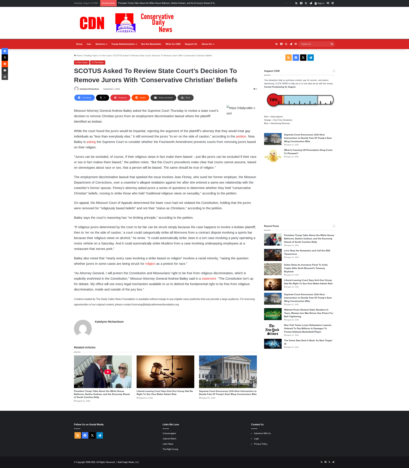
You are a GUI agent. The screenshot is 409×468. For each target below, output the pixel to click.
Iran (89, 44)
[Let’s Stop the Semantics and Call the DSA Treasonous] (273, 255)
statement (209, 278)
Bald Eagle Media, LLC (128, 462)
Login (256, 438)
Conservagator (169, 433)
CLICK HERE (281, 83)
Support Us (191, 44)
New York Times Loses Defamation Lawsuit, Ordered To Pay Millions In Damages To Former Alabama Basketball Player (308, 328)
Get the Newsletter (151, 44)
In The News (98, 62)
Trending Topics (91, 55)
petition (241, 136)
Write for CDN (173, 44)
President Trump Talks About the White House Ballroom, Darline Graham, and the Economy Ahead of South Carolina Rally (174, 3)
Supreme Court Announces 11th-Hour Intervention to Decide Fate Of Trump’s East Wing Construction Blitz (308, 138)
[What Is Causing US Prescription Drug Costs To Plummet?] (273, 156)
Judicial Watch (169, 438)
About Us (207, 44)
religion (150, 263)
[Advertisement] (299, 194)
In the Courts (106, 55)
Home (79, 44)
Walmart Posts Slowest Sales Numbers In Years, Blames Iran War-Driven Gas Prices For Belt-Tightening (308, 313)
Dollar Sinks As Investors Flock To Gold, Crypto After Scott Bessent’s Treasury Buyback (306, 268)
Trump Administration (123, 44)
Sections (100, 44)
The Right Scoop (170, 449)
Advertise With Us (262, 433)
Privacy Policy (260, 444)
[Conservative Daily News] (128, 22)
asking (91, 142)
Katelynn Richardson (89, 89)
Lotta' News (168, 444)
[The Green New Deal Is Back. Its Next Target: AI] (273, 344)
